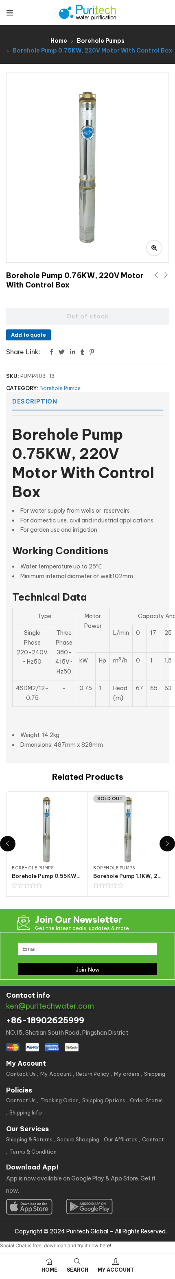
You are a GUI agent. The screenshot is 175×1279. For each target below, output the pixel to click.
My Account (56, 1074)
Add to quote (28, 335)
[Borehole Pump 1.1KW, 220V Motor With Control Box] (128, 829)
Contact (153, 1139)
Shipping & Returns (29, 1139)
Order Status (146, 1100)
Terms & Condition (33, 1151)
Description (34, 401)
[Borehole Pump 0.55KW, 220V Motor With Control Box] (46, 829)
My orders (127, 1074)
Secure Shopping (78, 1139)
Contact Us (21, 1074)
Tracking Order (59, 1100)
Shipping (154, 1074)
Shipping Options (103, 1100)
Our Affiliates (121, 1139)
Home (58, 40)
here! (105, 1245)
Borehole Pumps (101, 40)
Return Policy (92, 1074)
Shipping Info (25, 1112)
